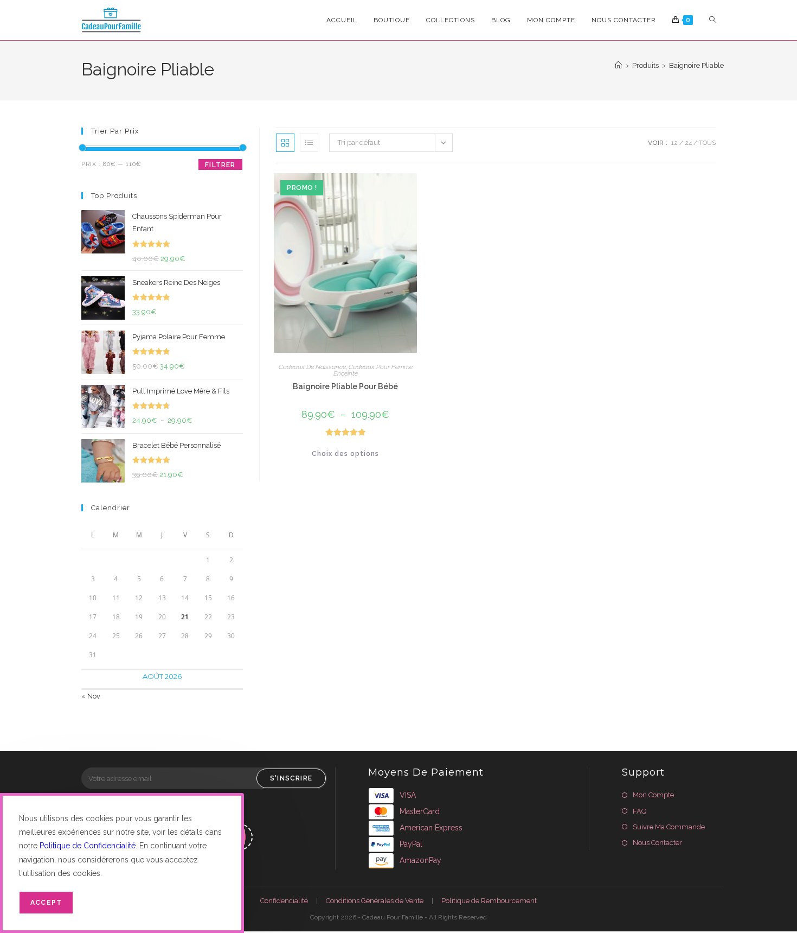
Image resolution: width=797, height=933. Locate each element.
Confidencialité (284, 901)
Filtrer (220, 165)
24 (688, 143)
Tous (707, 143)
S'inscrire (291, 778)
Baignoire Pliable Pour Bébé (345, 386)
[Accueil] (618, 65)
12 (674, 143)
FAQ (639, 811)
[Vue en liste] (309, 143)
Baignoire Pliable (696, 65)
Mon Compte (653, 795)
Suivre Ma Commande (669, 827)
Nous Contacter (657, 843)
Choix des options (345, 454)
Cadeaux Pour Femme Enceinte (373, 370)
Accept (46, 902)
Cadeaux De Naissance (312, 367)
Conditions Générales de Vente (374, 901)
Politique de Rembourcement (489, 901)
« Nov (90, 696)
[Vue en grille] (285, 143)
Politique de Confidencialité (88, 845)
